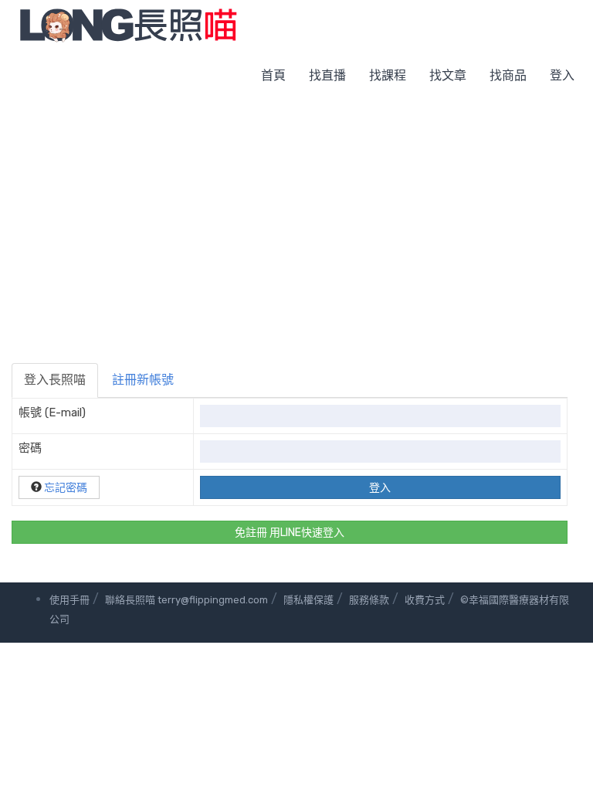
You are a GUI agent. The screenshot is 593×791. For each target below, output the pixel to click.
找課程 (387, 75)
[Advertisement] (296, 216)
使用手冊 (69, 600)
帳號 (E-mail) (52, 412)
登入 (562, 75)
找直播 (327, 75)
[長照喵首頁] (128, 24)
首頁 (273, 75)
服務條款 (369, 600)
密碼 (30, 448)
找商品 (508, 75)
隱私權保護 (308, 600)
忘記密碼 (65, 487)
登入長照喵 (55, 379)
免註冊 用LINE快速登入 (289, 532)
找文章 (447, 75)
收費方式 (425, 600)
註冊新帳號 (143, 379)
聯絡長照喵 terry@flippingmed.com (186, 600)
